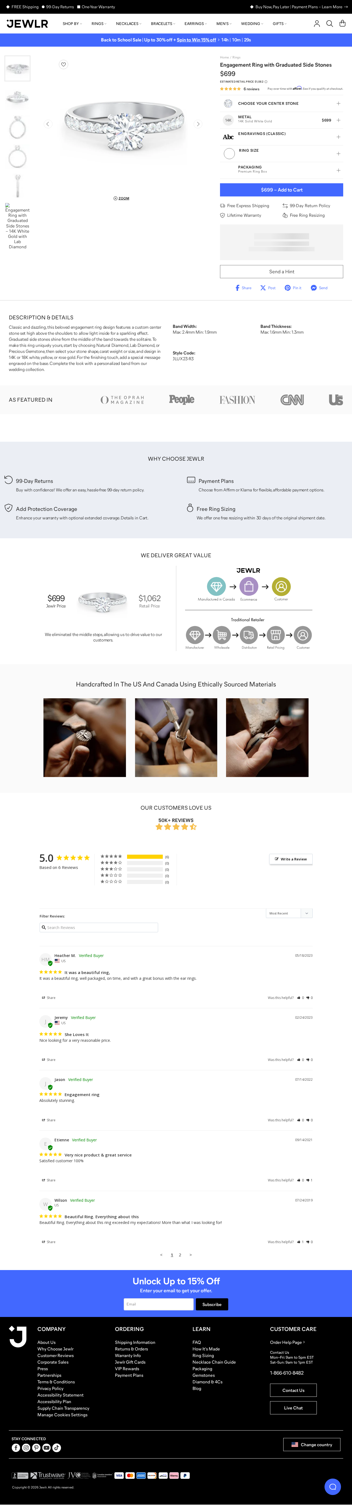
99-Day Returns (60, 7)
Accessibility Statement (60, 1395)
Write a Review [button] (294, 859)
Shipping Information (135, 1342)
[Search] (329, 23)
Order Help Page (286, 1342)
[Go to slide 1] (17, 68)
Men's (222, 24)
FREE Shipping (25, 7)
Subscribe (212, 1304)
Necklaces (127, 24)
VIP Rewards (127, 1368)
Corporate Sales (52, 1362)
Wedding (250, 24)
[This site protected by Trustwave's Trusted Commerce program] (48, 1475)
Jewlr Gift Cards (130, 1362)
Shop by (71, 24)
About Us (46, 1342)
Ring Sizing (203, 1355)
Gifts (278, 24)
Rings (97, 24)
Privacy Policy (50, 1388)
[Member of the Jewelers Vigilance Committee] (79, 1475)
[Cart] (342, 23)
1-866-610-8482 (287, 1372)
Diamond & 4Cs (207, 1382)
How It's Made (206, 1349)
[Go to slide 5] (17, 186)
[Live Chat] (332, 1487)
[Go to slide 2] (17, 98)
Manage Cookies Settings (62, 1414)
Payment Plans (129, 1375)
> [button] (190, 1254)
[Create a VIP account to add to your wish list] (63, 64)
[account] (317, 23)
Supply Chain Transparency (63, 1408)
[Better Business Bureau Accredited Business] (20, 1475)
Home (224, 57)
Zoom (124, 198)
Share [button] (51, 997)
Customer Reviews (55, 1355)
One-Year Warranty (98, 7)
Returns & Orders (131, 1349)
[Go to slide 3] (17, 127)
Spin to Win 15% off (196, 40)
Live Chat (293, 1408)
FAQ (197, 1342)
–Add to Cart (281, 189)
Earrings (194, 24)
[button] (300, 997)
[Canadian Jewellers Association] (102, 1475)
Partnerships (49, 1375)
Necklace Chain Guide (214, 1362)
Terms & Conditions (56, 1382)
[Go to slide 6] (17, 226)
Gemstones (204, 1375)
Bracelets (161, 24)
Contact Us (293, 1390)
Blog (197, 1388)
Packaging (202, 1368)
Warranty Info (128, 1355)
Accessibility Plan (54, 1401)
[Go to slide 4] (17, 156)
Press (42, 1368)
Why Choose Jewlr (55, 1349)
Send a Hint (281, 271)
